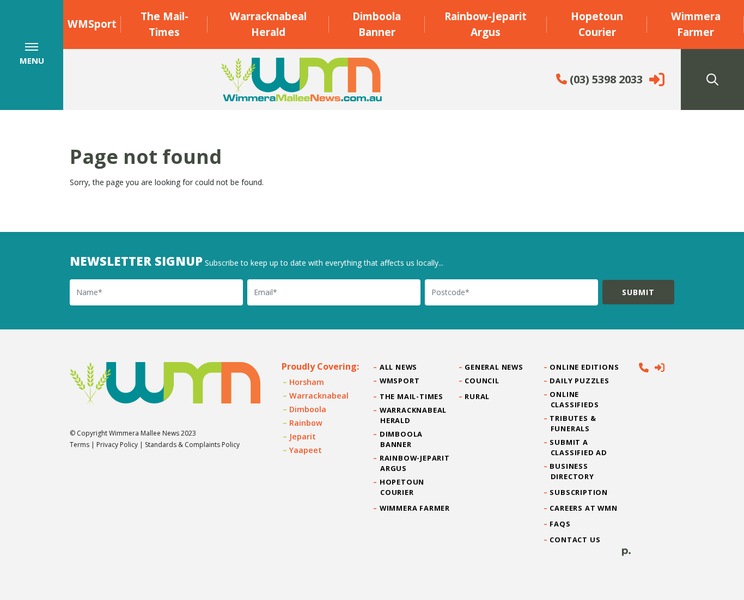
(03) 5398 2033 (605, 79)
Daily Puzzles (580, 380)
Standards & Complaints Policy (192, 444)
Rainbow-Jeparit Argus (485, 24)
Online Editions (585, 367)
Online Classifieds (575, 399)
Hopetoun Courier (597, 24)
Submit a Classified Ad (579, 447)
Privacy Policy (117, 444)
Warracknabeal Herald (268, 24)
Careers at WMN (584, 508)
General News (494, 367)
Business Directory (572, 471)
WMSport (92, 23)
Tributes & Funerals (573, 423)
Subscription (579, 492)
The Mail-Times (164, 24)
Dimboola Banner (376, 24)
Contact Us (576, 539)
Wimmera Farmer (696, 24)
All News (398, 367)
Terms (79, 444)
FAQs (561, 524)
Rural (477, 396)
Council (482, 380)
